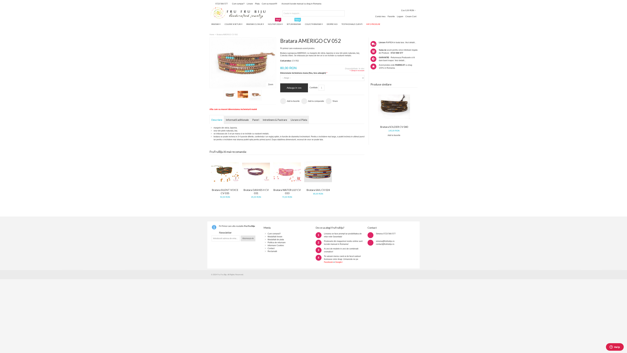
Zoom (270, 84)
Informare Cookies (276, 245)
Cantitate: (314, 87)
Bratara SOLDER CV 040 (394, 126)
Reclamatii (272, 251)
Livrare (250, 4)
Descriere (216, 119)
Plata (257, 4)
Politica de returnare (277, 242)
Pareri (255, 119)
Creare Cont (410, 16)
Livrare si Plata (299, 119)
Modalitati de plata (276, 239)
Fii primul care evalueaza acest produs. (297, 48)
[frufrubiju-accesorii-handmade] (238, 13)
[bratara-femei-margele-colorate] (230, 95)
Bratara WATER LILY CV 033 (287, 191)
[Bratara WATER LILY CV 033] (287, 172)
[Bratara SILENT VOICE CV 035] (225, 172)
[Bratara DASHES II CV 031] (256, 172)
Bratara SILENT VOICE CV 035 (225, 191)
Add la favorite (394, 135)
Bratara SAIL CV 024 (318, 189)
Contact (271, 248)
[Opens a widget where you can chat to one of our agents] (615, 347)
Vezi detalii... (410, 42)
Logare (400, 16)
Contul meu (380, 16)
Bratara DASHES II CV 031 (256, 191)
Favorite (391, 16)
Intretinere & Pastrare (275, 119)
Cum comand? (274, 234)
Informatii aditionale (237, 119)
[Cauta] (342, 13)
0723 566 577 (221, 4)
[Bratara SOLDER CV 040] (394, 107)
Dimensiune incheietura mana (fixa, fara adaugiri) (303, 73)
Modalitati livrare (275, 236)
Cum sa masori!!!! (269, 4)
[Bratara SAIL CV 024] (318, 172)
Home (211, 34)
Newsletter (225, 232)
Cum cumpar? (238, 4)
